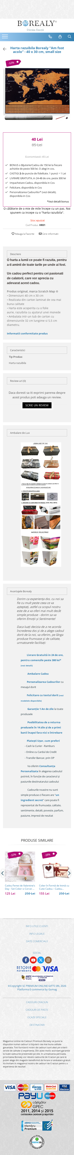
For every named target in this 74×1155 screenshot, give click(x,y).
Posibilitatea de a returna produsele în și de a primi (41, 727)
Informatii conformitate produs (27, 333)
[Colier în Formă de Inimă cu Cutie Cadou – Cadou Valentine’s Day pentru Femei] (54, 867)
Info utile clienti (37, 926)
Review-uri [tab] (18, 381)
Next (68, 98)
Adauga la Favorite (24, 233)
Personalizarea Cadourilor (43, 682)
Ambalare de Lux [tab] (20, 433)
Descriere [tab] (15, 254)
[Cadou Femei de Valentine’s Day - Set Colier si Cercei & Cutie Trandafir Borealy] (20, 867)
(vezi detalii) (27, 665)
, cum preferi (43, 741)
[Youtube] (33, 960)
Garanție (40, 709)
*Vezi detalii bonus (58, 201)
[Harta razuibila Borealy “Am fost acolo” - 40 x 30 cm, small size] (37, 94)
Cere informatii (50, 233)
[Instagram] (48, 960)
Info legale (37, 933)
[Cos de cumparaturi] (60, 37)
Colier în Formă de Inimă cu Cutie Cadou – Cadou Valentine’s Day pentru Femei (54, 887)
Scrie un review (37, 405)
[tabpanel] (37, 94)
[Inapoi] (3, 49)
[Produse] (5, 38)
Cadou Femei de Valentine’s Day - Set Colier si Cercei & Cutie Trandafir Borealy (20, 887)
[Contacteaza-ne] (50, 37)
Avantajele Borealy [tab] (21, 591)
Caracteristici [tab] (17, 350)
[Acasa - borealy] (37, 26)
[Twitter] (40, 960)
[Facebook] (25, 960)
